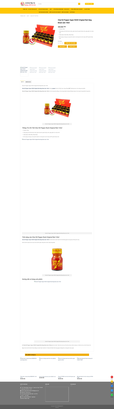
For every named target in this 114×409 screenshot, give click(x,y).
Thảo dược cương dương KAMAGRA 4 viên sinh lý (28, 377)
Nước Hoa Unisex (65, 12)
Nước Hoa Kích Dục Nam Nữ (55, 12)
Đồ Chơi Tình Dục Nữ (32, 9)
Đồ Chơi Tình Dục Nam (43, 9)
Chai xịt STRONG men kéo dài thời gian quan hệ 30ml (66, 377)
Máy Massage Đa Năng (43, 12)
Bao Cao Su (66, 9)
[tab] (22, 82)
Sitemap (57, 407)
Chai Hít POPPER (34, 15)
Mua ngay (62, 46)
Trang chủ (22, 15)
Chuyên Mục (72, 12)
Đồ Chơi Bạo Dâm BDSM (58, 9)
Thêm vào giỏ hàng (70, 43)
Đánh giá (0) (28, 81)
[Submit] (79, 4)
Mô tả (22, 81)
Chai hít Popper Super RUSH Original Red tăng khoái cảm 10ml (35, 88)
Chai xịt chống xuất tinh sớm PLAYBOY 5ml (47, 376)
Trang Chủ (25, 9)
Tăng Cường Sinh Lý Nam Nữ (76, 9)
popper (53, 88)
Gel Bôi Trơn (87, 9)
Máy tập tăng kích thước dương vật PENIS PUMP (85, 377)
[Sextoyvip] (28, 3)
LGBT (51, 9)
